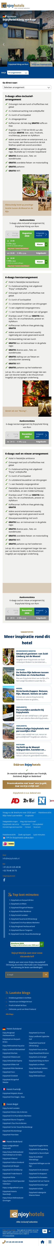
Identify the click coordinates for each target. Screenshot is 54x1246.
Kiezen (40, 244)
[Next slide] (50, 44)
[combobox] (18, 72)
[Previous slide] (4, 44)
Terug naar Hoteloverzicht (41, 64)
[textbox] (18, 72)
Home (42, 1242)
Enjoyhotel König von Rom (18, 64)
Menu (50, 1242)
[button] (41, 234)
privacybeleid (9, 1236)
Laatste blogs (19, 993)
